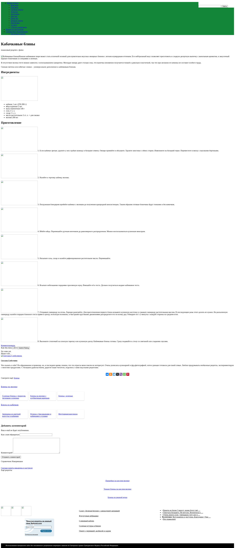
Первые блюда (17, 21)
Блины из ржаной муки (117, 497)
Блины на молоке (9, 386)
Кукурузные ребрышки (88, 516)
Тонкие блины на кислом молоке (117, 489)
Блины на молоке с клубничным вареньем (39, 397)
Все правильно (169, 519)
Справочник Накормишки (17, 32)
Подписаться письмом (31, 534)
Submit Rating (24, 348)
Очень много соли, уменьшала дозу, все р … (181, 515)
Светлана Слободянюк (9, 360)
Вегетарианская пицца (68, 414)
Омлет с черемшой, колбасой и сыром (95, 531)
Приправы (15, 23)
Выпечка (14, 5)
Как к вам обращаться (10, 435)
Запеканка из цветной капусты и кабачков (11, 415)
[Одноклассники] (110, 374)
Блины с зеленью (66, 396)
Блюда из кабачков (9, 405)
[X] (117, 374)
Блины (16, 378)
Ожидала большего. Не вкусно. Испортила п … (183, 513)
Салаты (14, 25)
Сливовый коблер (86, 521)
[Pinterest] (127, 374)
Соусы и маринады (19, 27)
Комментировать (8, 345)
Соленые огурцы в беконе (90, 526)
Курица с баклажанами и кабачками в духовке (40, 415)
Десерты (14, 12)
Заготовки (15, 14)
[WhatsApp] (124, 374)
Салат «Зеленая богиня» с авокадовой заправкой (99, 511)
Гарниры (14, 7)
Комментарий (6, 453)
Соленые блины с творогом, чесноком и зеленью (14, 397)
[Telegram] (114, 374)
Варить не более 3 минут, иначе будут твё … (181, 510)
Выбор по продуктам (15, 29)
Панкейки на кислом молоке (117, 481)
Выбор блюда (12, 3)
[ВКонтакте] (107, 374)
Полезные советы (18, 34)
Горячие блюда (17, 10)
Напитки (14, 18)
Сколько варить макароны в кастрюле (17, 468)
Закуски (14, 16)
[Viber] (120, 374)
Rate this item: (6, 348)
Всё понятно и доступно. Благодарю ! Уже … (192, 517)
